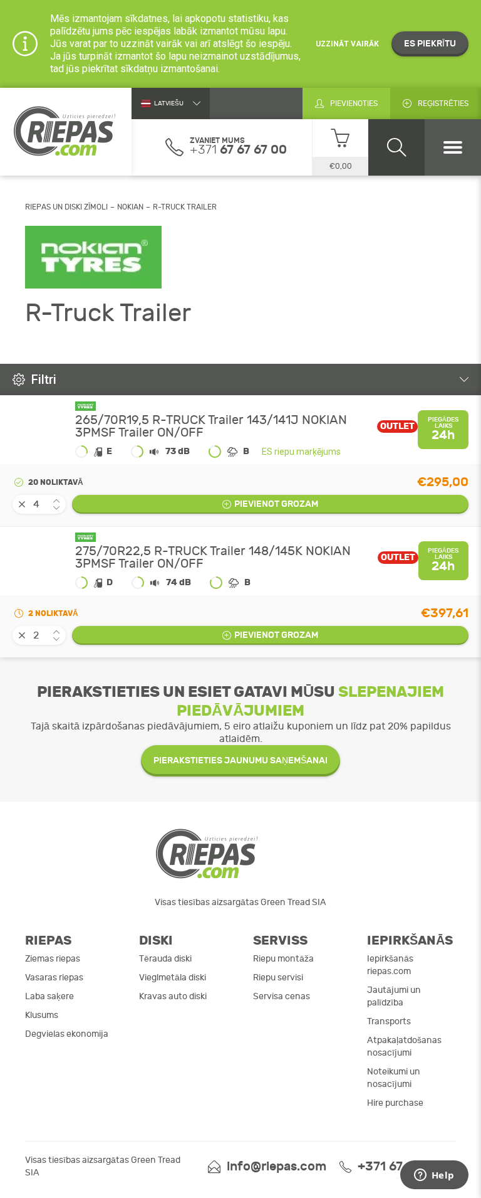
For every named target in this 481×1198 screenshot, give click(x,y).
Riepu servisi (278, 977)
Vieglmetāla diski (172, 977)
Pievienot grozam (276, 504)
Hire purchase (395, 1103)
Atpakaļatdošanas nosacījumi (404, 1046)
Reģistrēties (443, 103)
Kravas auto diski (173, 996)
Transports (389, 1021)
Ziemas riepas (52, 958)
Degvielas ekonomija (66, 1034)
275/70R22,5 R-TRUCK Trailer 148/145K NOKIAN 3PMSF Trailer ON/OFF (245, 557)
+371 (238, 149)
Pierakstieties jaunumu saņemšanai (240, 760)
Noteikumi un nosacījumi (393, 1077)
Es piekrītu (430, 43)
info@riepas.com (276, 1166)
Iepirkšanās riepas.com (390, 965)
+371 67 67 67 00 (407, 1166)
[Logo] (66, 132)
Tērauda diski (165, 958)
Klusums (41, 1015)
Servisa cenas (281, 996)
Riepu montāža (283, 958)
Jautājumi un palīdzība (394, 996)
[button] (56, 501)
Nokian (130, 207)
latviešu (169, 103)
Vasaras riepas (54, 977)
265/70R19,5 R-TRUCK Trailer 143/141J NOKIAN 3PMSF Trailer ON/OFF (245, 426)
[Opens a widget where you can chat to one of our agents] (434, 1176)
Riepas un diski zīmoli (66, 207)
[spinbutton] (39, 504)
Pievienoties (354, 103)
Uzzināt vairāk (347, 44)
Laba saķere (49, 996)
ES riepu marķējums (301, 452)
